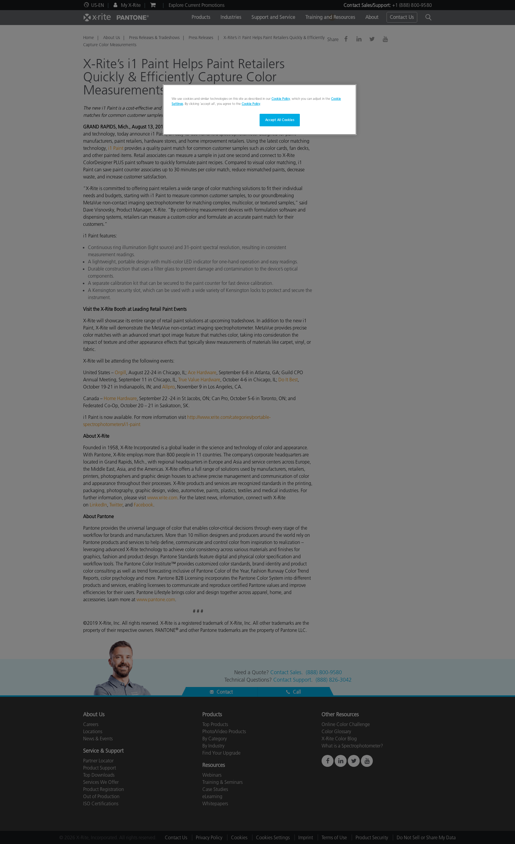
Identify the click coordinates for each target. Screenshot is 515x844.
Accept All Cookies (279, 120)
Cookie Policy (281, 99)
